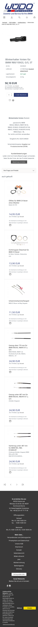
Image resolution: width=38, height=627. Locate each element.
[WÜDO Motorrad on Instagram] (10, 586)
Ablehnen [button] (19, 608)
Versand (17, 86)
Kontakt (19, 550)
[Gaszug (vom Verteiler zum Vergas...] (19, 391)
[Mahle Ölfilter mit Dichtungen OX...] (19, 198)
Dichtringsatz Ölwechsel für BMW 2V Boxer (19, 251)
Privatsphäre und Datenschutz (19, 541)
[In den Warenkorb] (10, 225)
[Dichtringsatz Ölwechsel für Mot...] (19, 247)
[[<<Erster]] (4, 486)
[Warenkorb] (34, 18)
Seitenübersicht (19, 553)
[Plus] (11, 94)
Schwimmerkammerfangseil (19, 301)
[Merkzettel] (26, 18)
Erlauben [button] (29, 608)
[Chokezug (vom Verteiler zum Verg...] (19, 443)
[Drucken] (13, 101)
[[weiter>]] (16, 486)
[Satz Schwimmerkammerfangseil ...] (19, 298)
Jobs (19, 559)
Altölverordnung (19, 562)
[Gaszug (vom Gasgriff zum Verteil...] (19, 342)
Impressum (19, 547)
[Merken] (10, 101)
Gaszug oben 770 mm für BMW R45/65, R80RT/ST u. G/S (18, 347)
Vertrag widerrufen (19, 574)
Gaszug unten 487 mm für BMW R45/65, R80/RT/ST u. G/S (18, 396)
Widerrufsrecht (19, 556)
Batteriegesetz (19, 566)
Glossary (19, 569)
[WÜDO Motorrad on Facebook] (7, 586)
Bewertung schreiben (19, 162)
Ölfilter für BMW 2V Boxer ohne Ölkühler (18, 202)
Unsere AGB (19, 544)
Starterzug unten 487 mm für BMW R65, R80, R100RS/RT (18, 448)
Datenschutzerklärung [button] (9, 624)
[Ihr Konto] (11, 18)
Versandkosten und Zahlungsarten (19, 537)
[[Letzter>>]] (22, 486)
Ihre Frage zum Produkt (11, 170)
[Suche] (18, 18)
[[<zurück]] (10, 486)
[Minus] (11, 95)
